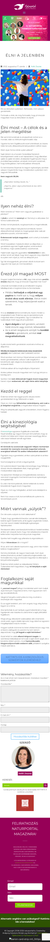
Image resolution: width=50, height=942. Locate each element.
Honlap (4, 725)
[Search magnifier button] (46, 785)
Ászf (36, 935)
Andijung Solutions (10, 933)
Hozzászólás (6, 684)
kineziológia (7, 431)
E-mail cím (5, 715)
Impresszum (28, 935)
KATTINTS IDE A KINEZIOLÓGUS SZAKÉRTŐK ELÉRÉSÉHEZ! (24, 659)
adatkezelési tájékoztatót (24, 863)
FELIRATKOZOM (25, 905)
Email (9, 881)
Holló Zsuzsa (36, 66)
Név (3, 705)
